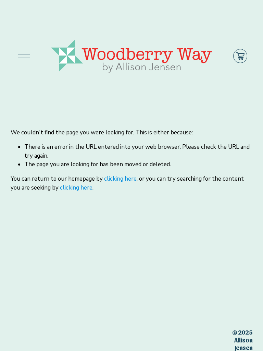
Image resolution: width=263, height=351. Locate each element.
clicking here (120, 179)
